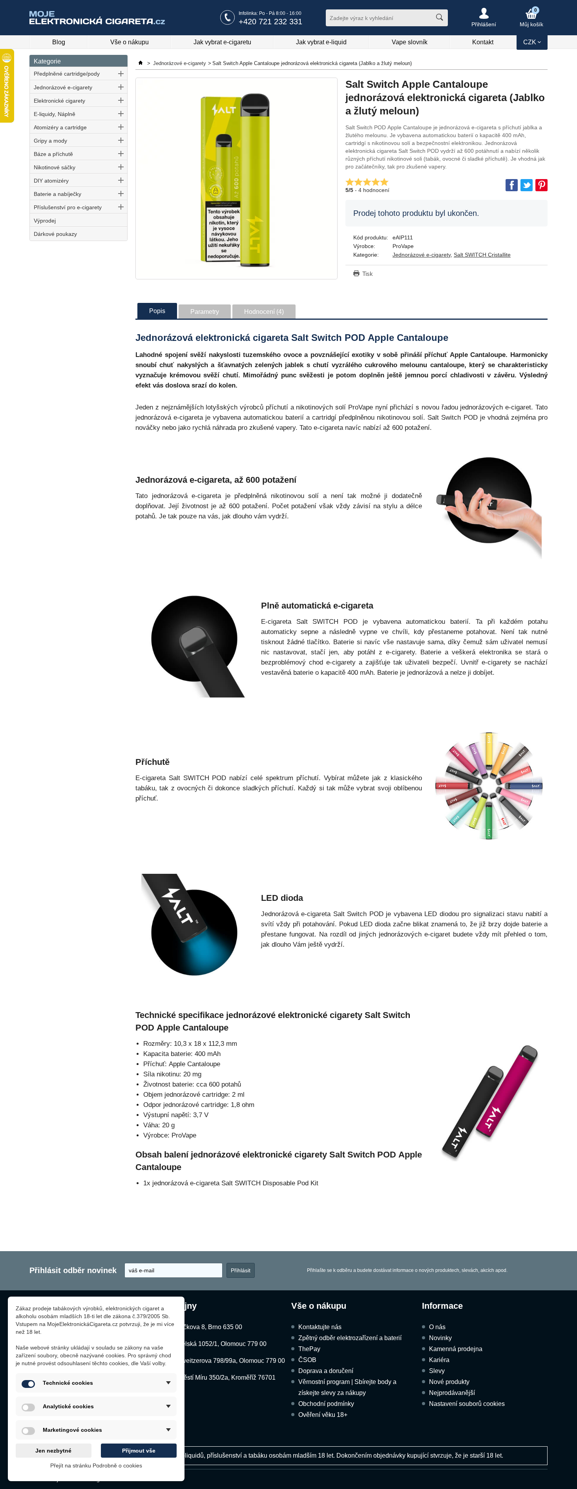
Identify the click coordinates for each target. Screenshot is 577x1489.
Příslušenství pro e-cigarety (68, 207)
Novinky (440, 1338)
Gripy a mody (50, 141)
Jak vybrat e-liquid (321, 42)
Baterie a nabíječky (57, 194)
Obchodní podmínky (326, 1403)
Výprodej (45, 220)
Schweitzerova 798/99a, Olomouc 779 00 (227, 1360)
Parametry (204, 311)
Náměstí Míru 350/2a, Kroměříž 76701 (223, 1377)
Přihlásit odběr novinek (73, 1270)
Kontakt (482, 42)
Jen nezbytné (53, 1450)
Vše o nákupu (129, 42)
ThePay (309, 1349)
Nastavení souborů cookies (467, 1403)
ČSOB (307, 1360)
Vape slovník (409, 42)
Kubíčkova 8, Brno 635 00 (206, 1327)
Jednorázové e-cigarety (63, 87)
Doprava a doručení (325, 1371)
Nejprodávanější (452, 1392)
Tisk (367, 273)
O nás (437, 1327)
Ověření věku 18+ (322, 1414)
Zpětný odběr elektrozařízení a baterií (350, 1338)
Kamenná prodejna (455, 1349)
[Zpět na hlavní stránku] (141, 63)
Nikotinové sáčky (54, 167)
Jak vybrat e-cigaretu (222, 42)
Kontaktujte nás (319, 1327)
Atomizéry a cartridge (60, 127)
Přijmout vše (138, 1450)
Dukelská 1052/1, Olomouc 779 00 (218, 1343)
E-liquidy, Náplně (54, 114)
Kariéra (439, 1360)
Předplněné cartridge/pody (67, 74)
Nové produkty (449, 1382)
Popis (157, 311)
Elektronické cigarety (59, 101)
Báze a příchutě (53, 154)
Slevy (437, 1371)
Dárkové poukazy (55, 234)
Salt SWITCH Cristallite (482, 255)
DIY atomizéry (51, 181)
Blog (58, 42)
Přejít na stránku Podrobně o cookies (96, 1465)
